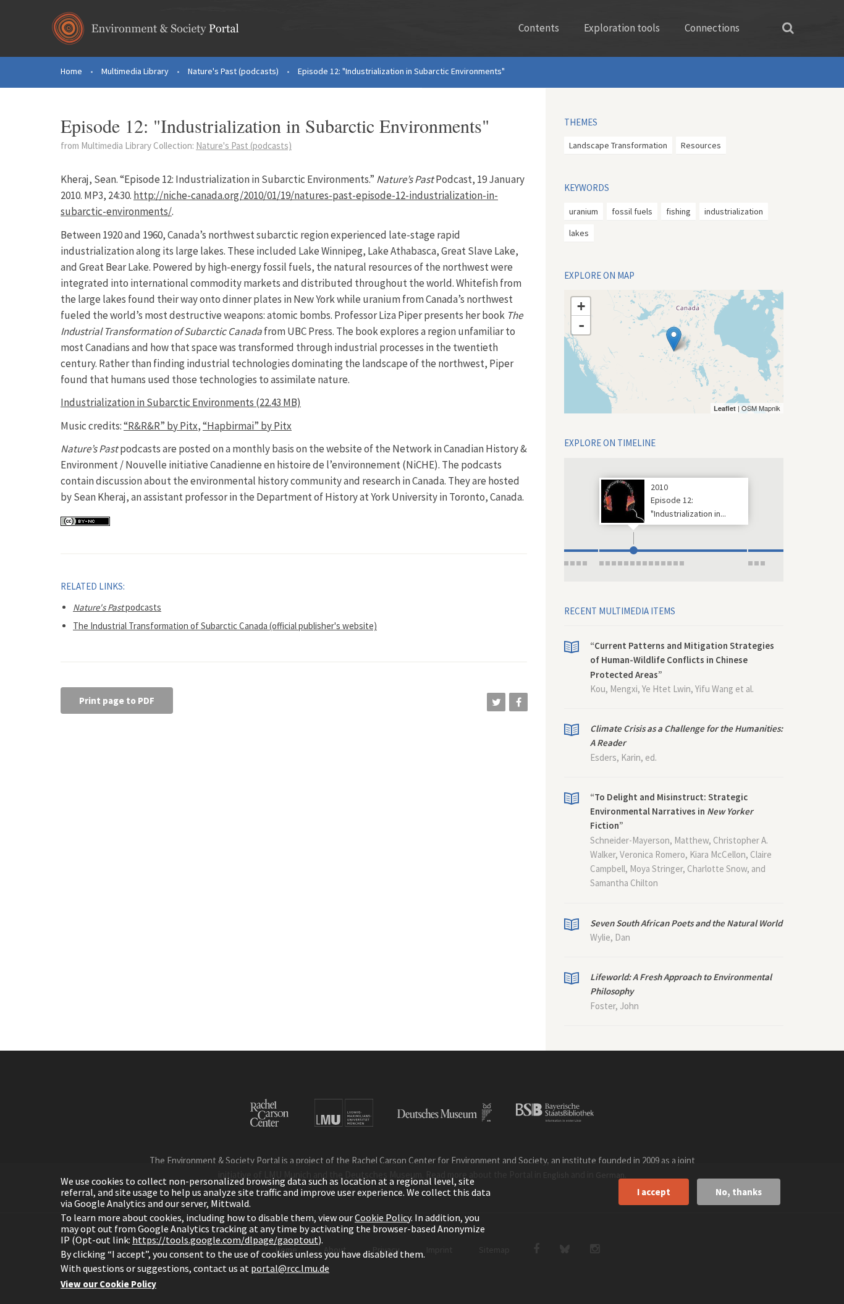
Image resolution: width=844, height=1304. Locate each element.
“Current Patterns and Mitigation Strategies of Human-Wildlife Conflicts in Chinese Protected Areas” (682, 660)
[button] (496, 702)
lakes (579, 233)
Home (71, 71)
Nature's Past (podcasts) (233, 71)
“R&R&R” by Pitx (161, 426)
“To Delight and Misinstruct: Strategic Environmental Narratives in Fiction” (671, 811)
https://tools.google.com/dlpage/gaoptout (225, 1240)
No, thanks (738, 1192)
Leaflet (725, 408)
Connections (712, 28)
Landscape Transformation (618, 145)
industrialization (733, 211)
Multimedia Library (135, 71)
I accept (653, 1192)
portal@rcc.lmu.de (290, 1268)
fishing (678, 211)
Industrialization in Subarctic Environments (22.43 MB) (181, 402)
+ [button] (581, 306)
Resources (701, 145)
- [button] (581, 325)
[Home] (145, 32)
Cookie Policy (383, 1217)
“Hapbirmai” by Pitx (247, 426)
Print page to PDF (116, 700)
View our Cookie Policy (108, 1284)
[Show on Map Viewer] (674, 339)
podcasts (117, 607)
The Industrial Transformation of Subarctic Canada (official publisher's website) (225, 626)
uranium (583, 211)
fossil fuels (632, 211)
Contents (538, 28)
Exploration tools (622, 28)
